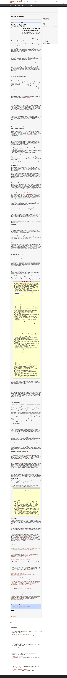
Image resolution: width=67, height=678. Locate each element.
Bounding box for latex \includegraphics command (19, 669)
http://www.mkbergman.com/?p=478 (31, 569)
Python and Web (45, 17)
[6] (18, 135)
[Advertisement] (34, 10)
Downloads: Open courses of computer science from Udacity (21, 660)
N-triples (18, 293)
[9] (28, 176)
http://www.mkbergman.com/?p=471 (17, 568)
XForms (30, 192)
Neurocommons (26, 594)
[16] (11, 394)
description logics (27, 97)
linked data (23, 33)
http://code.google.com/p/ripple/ (19, 561)
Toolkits (28, 1)
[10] (22, 186)
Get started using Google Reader (17, 607)
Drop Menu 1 (30, 5)
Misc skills (35, 1)
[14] (34, 413)
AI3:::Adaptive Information (16, 26)
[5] (12, 114)
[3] (19, 500)
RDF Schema (22, 291)
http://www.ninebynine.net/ (36, 548)
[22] (29, 512)
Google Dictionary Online (46, 19)
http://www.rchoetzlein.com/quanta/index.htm (17, 599)
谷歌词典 (44, 23)
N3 (36, 292)
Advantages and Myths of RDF (18, 16)
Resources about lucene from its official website (19, 630)
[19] (28, 407)
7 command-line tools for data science (17, 656)
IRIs (30, 57)
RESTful (16, 406)
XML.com (34, 538)
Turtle (26, 195)
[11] (26, 198)
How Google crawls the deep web (17, 643)
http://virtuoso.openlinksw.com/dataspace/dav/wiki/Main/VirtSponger (20, 574)
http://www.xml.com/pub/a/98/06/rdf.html (16, 539)
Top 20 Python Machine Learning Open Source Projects (20, 634)
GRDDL (26, 188)
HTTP (33, 368)
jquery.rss (13, 665)
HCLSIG (21, 594)
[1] (25, 43)
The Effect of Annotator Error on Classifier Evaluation (20, 638)
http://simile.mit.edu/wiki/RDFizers (15, 575)
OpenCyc (30, 416)
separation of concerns (18, 284)
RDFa (24, 195)
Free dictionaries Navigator (46, 24)
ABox (29, 284)
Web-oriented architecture (25, 588)
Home (25, 1)
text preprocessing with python (16, 647)
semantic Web (38, 32)
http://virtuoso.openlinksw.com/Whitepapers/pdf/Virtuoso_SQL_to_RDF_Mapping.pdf (22, 584)
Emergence (12, 520)
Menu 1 (15, 5)
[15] (25, 383)
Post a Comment (13, 616)
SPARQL (14, 188)
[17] (26, 395)
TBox (31, 124)
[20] (39, 416)
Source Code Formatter (46, 18)
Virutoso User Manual (37, 576)
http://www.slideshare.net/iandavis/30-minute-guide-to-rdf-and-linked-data (21, 543)
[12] (33, 209)
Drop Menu (20, 5)
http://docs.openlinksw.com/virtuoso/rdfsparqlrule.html (20, 577)
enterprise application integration (30, 554)
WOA (25, 514)
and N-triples (29, 195)
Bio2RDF (36, 592)
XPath (25, 192)
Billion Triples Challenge (18, 510)
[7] (40, 161)
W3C (34, 167)
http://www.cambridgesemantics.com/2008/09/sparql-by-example (27, 590)
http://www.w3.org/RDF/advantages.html (26, 559)
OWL (22, 105)
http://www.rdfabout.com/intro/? (15, 544)
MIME (19, 117)
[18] (22, 406)
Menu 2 (25, 5)
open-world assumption (26, 455)
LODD (22, 593)
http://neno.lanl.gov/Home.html (36, 560)
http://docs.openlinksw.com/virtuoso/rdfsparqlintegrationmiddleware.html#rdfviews (25, 582)
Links (32, 1)
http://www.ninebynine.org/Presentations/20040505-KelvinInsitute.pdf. (24, 549)
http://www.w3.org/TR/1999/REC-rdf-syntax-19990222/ (29, 536)
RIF (34, 188)
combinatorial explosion (29, 134)
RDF (34, 35)
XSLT (27, 192)
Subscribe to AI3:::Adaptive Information (18, 606)
